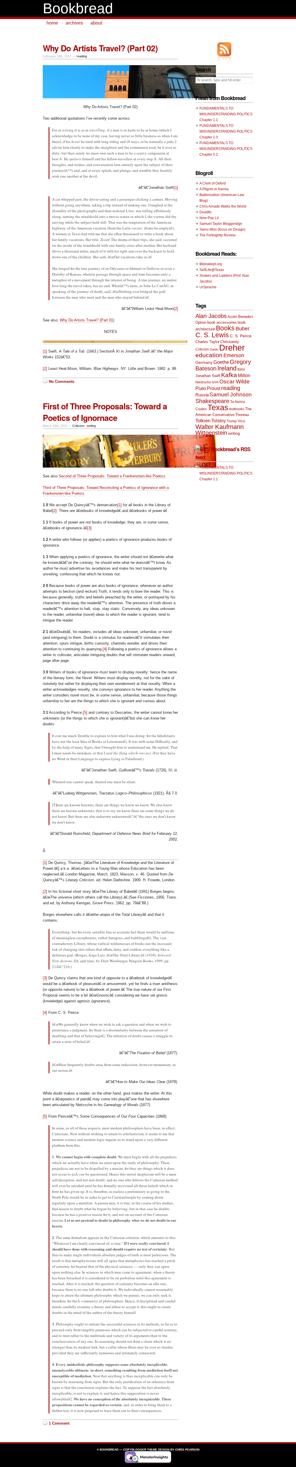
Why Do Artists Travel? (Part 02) (100, 48)
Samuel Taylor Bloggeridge (220, 224)
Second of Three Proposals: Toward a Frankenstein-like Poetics (112, 476)
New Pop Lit (209, 218)
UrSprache (208, 287)
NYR (215, 382)
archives (74, 22)
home (52, 22)
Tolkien (202, 420)
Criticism (78, 426)
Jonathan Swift (207, 376)
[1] (176, 187)
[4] (105, 649)
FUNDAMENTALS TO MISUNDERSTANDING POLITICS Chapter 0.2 (225, 149)
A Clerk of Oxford (212, 183)
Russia (202, 394)
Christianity (229, 342)
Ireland (226, 368)
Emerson (233, 355)
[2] (176, 308)
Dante (214, 349)
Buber (242, 329)
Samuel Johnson (231, 394)
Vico (241, 421)
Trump (232, 421)
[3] (89, 528)
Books (225, 328)
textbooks (236, 409)
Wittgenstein (211, 433)
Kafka (229, 375)
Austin (232, 317)
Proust (213, 388)
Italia (241, 369)
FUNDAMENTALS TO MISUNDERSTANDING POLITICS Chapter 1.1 (225, 114)
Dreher (232, 347)
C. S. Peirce (240, 336)
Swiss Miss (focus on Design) (222, 229)
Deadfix (205, 212)
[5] (85, 712)
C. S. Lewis (212, 335)
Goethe (221, 362)
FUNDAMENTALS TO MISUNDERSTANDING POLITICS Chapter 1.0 (225, 131)
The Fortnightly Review (217, 235)
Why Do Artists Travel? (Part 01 (86, 320)
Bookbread (78, 8)
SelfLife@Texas (211, 270)
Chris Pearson (187, 1449)
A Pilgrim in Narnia (214, 189)
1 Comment (59, 1423)
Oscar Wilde (234, 381)
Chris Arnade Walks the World (222, 206)
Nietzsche (203, 382)
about (96, 22)
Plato (200, 388)
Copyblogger (134, 1449)
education (209, 355)
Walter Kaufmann (219, 426)
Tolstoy (218, 420)
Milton (244, 375)
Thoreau (242, 415)
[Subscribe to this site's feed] (224, 49)
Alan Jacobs (211, 316)
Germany (203, 362)
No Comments (61, 381)
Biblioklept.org (210, 264)
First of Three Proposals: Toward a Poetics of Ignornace (105, 411)
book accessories (222, 322)
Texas (218, 407)
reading (82, 56)
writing (91, 426)
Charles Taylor (207, 342)
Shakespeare (212, 401)
